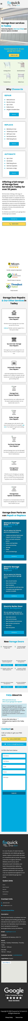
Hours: (3, 940)
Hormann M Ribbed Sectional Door (21, 683)
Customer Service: (6, 955)
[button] (1, 3)
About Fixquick (6, 887)
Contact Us (5, 894)
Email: (3, 932)
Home (4, 884)
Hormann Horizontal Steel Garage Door (7, 661)
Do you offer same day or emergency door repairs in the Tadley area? (13, 721)
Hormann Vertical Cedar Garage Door (7, 683)
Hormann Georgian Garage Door (21, 661)
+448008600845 (17, 955)
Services (4, 889)
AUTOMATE (10, 154)
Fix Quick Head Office (7, 910)
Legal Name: (5, 958)
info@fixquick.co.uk (10, 932)
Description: (5, 914)
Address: (4, 935)
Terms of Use (19, 1017)
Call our (6, 328)
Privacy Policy (9, 1017)
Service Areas (5, 891)
